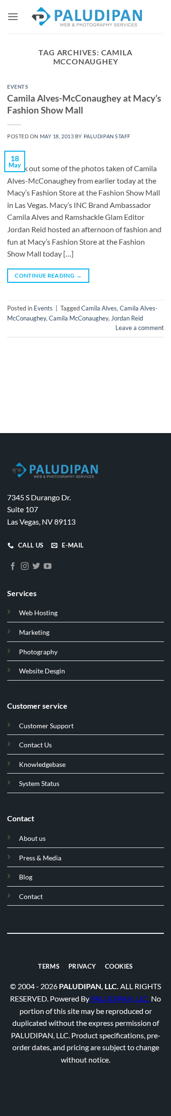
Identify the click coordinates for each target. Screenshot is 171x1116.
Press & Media (40, 857)
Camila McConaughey (78, 318)
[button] (13, 16)
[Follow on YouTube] (47, 566)
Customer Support (46, 725)
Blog (25, 877)
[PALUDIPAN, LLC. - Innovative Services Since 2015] (86, 17)
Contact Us (35, 745)
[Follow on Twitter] (36, 566)
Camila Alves (99, 308)
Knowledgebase (42, 764)
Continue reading (48, 275)
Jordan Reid (127, 318)
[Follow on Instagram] (24, 566)
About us (32, 838)
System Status (39, 783)
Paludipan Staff (107, 136)
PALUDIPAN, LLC (119, 997)
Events (17, 86)
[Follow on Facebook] (13, 566)
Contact (31, 896)
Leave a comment (139, 327)
